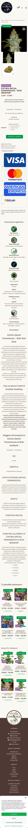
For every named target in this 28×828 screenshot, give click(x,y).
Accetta (14, 814)
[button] (26, 797)
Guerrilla (14, 776)
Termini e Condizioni (15, 738)
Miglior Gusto (14, 788)
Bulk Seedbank (10, 210)
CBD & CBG (14, 758)
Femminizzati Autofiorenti (14, 754)
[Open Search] (22, 8)
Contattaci (15, 736)
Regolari (14, 756)
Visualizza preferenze (14, 822)
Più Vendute (14, 786)
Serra (14, 768)
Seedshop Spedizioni (14, 740)
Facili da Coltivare (19, 210)
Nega (14, 818)
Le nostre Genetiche (15, 734)
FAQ (15, 742)
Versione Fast (14, 760)
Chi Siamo (15, 732)
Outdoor (14, 772)
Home (2, 20)
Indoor (14, 770)
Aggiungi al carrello (14, 137)
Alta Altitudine (14, 774)
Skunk (7, 350)
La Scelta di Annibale (14, 784)
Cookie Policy (7, 826)
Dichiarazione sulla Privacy (17, 826)
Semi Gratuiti (15, 744)
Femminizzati (14, 752)
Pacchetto (3, 128)
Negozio (7, 20)
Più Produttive (14, 790)
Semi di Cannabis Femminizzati (13, 212)
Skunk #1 (22, 493)
